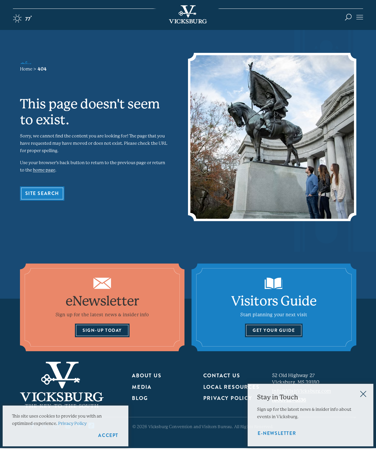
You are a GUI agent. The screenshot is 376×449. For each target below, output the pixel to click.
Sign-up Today (102, 330)
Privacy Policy (227, 398)
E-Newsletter (277, 433)
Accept (108, 435)
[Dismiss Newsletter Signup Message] (363, 394)
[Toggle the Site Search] (348, 17)
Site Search (42, 193)
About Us (146, 375)
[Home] (188, 14)
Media (142, 387)
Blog (140, 398)
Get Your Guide (274, 330)
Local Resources (231, 387)
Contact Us (221, 375)
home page (44, 170)
